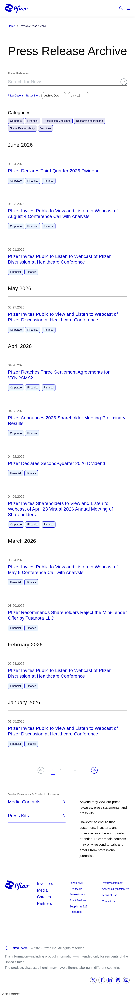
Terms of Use (109, 895)
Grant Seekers (77, 900)
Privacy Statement (112, 883)
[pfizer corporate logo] (16, 8)
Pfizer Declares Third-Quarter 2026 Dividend (54, 170)
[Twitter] (93, 980)
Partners (44, 903)
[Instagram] (118, 980)
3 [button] (68, 771)
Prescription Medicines (57, 120)
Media (42, 890)
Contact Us (108, 901)
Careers (44, 897)
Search (121, 8)
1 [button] (53, 772)
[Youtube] (126, 980)
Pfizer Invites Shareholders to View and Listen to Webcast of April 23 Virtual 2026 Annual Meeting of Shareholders (60, 509)
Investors (45, 883)
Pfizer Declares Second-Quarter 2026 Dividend (56, 463)
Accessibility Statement (115, 889)
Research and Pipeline (89, 120)
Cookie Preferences (11, 994)
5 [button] (83, 771)
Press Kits (18, 815)
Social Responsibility (22, 128)
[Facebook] (101, 980)
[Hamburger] (128, 8)
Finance (48, 180)
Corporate (16, 120)
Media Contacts (24, 801)
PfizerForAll (76, 883)
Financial (32, 120)
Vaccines (45, 128)
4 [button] (75, 771)
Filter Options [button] (16, 95)
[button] (33, 96)
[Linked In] (110, 980)
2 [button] (60, 771)
